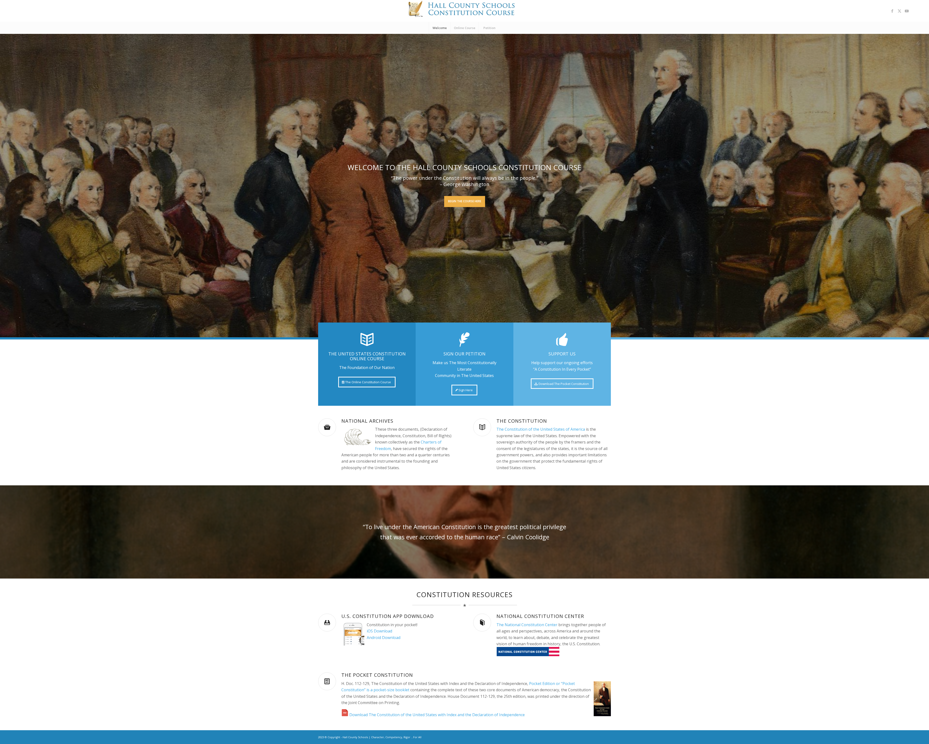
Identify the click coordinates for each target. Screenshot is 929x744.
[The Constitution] (482, 427)
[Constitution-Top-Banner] (464, 11)
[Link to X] (899, 11)
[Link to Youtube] (906, 11)
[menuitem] (439, 28)
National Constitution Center (540, 616)
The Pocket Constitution (377, 675)
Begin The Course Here (464, 201)
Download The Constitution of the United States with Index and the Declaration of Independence (437, 714)
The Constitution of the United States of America (540, 429)
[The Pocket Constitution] (327, 681)
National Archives (367, 421)
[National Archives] (327, 427)
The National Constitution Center (526, 624)
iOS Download (379, 631)
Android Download (383, 637)
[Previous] (4, 185)
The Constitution (521, 421)
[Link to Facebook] (892, 11)
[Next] (925, 185)
